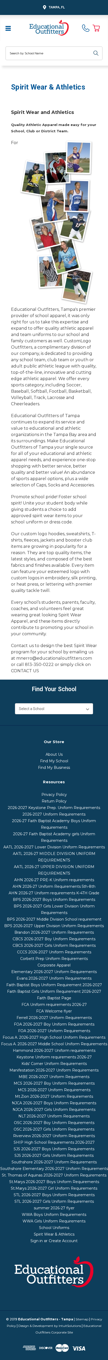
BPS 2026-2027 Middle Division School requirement (54, 919)
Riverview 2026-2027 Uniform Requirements (54, 1135)
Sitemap (81, 1319)
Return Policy (54, 801)
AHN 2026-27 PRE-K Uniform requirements (54, 880)
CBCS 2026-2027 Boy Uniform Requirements (54, 939)
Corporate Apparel (54, 965)
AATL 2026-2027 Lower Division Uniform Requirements (54, 847)
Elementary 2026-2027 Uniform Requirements (54, 971)
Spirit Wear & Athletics (54, 1234)
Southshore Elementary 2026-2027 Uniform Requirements (54, 1168)
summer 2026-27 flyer (54, 1208)
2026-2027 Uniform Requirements (54, 814)
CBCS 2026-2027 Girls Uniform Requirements (54, 945)
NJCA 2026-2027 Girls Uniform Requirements (54, 1109)
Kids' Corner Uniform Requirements (54, 1063)
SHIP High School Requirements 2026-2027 (54, 1142)
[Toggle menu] (9, 27)
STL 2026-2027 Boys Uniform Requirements (54, 1195)
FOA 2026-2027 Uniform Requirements (54, 1030)
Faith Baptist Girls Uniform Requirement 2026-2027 (54, 991)
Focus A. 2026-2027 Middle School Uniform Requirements (54, 1044)
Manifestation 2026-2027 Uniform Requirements (54, 1070)
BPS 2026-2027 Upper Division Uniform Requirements (54, 925)
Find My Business (54, 767)
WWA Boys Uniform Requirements (54, 1214)
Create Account (63, 1240)
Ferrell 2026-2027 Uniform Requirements (54, 1017)
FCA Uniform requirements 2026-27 (54, 1004)
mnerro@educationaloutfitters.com (54, 658)
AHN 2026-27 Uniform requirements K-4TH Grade (54, 893)
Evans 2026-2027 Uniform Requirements (54, 978)
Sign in (36, 1240)
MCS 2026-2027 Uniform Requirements (54, 1090)
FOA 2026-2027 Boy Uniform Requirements (54, 1024)
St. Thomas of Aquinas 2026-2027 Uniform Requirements (54, 1175)
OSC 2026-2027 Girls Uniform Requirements (54, 1129)
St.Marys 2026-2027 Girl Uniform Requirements (54, 1188)
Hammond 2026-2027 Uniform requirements (54, 1050)
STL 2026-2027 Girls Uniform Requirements (54, 1201)
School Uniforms (54, 1227)
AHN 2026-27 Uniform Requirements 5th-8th (54, 886)
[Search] (95, 53)
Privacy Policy (54, 794)
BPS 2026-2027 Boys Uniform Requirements (54, 899)
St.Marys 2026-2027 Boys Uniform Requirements (54, 1181)
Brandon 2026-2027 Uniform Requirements (54, 932)
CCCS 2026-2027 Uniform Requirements (54, 952)
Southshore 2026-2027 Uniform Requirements (54, 1162)
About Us (54, 754)
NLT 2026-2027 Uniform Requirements (54, 1116)
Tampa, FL (56, 7)
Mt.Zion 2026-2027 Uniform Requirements (54, 1096)
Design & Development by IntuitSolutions (49, 1326)
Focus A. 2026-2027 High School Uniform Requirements (54, 1037)
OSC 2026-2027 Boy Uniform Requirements (54, 1122)
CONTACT (22, 670)
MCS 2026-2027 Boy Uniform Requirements (54, 1083)
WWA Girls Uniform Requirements (54, 1221)
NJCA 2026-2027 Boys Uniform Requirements (54, 1103)
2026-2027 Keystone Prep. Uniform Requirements (54, 807)
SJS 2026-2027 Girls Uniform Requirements (54, 1155)
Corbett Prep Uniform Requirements (54, 958)
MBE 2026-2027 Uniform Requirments (54, 1076)
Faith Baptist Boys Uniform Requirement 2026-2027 (54, 985)
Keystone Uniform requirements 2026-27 (54, 1057)
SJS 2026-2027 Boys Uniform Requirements (54, 1149)
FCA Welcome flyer (54, 1011)
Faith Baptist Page (54, 998)
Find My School (54, 761)
